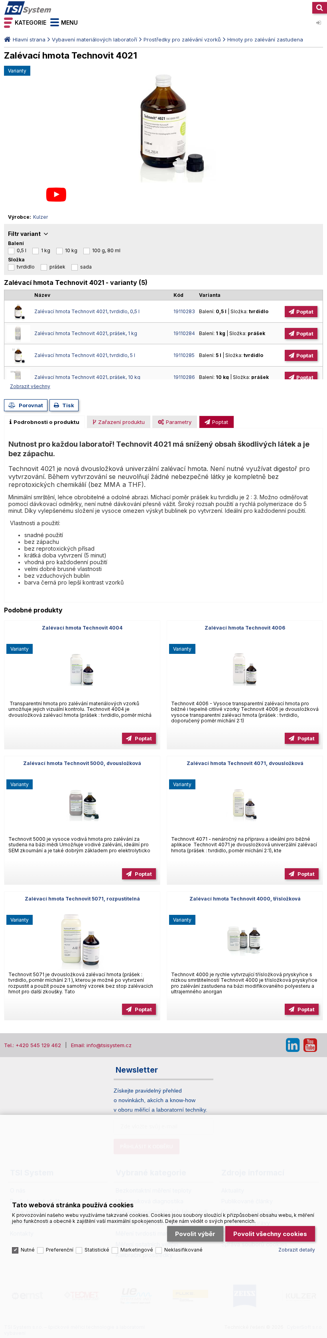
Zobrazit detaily (296, 1250)
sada (86, 267)
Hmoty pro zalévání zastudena (265, 39)
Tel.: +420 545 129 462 (32, 1045)
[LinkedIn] (292, 1045)
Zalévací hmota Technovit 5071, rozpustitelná (82, 899)
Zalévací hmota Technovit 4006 (245, 628)
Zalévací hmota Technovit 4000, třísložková (245, 899)
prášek (57, 267)
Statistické (97, 1250)
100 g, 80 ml (106, 250)
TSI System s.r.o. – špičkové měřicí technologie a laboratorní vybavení (28, 8)
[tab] (44, 422)
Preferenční (59, 1250)
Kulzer (40, 217)
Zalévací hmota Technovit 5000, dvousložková (82, 763)
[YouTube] (310, 1045)
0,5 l (21, 250)
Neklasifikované (183, 1250)
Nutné (28, 1250)
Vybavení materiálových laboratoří (94, 39)
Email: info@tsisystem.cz (101, 1045)
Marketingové (136, 1250)
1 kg (45, 250)
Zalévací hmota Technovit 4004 (82, 628)
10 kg (71, 250)
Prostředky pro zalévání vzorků (182, 39)
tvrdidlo (26, 267)
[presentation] (44, 422)
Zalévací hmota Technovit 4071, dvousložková (245, 763)
